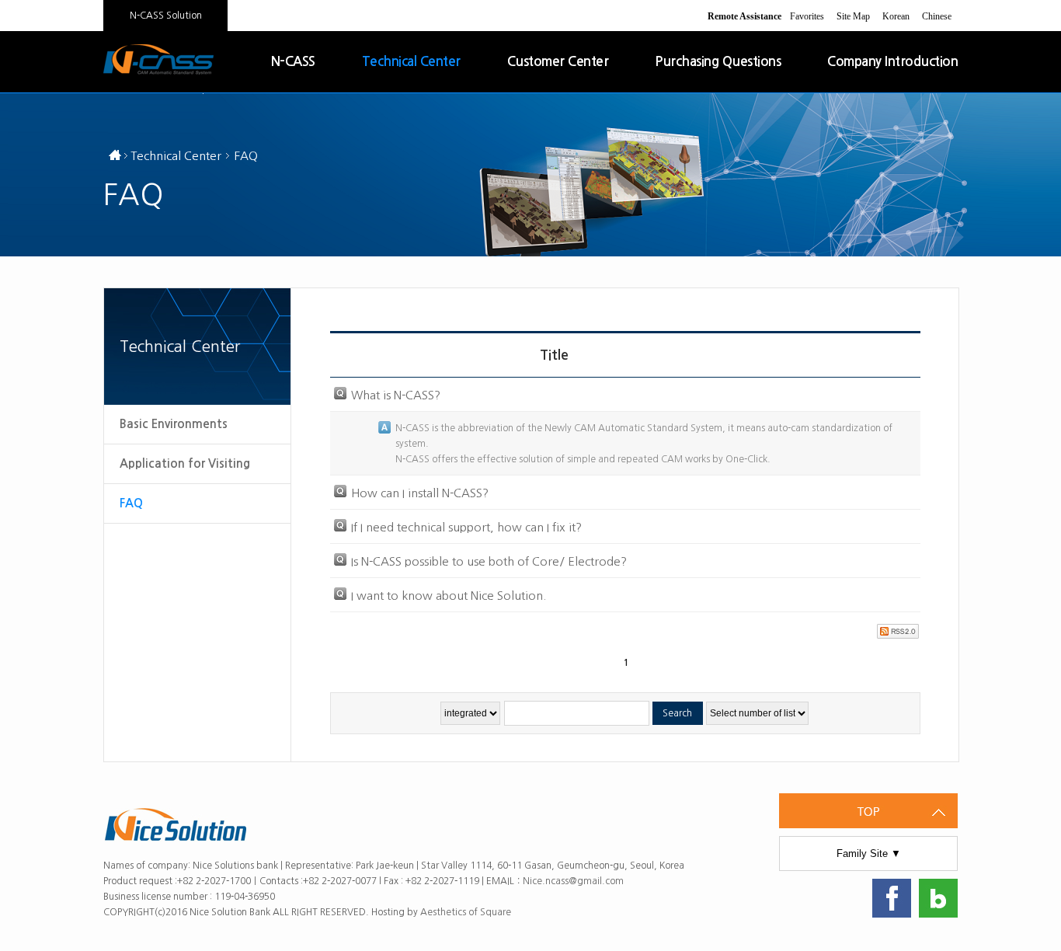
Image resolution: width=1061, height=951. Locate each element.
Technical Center (411, 61)
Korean (896, 16)
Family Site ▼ (869, 853)
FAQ (131, 503)
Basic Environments (174, 424)
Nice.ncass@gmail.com (573, 881)
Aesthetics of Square (466, 912)
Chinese (936, 16)
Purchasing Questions (718, 61)
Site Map (853, 16)
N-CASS (293, 61)
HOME (115, 157)
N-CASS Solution (166, 15)
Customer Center (558, 61)
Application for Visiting (185, 463)
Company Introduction (892, 61)
